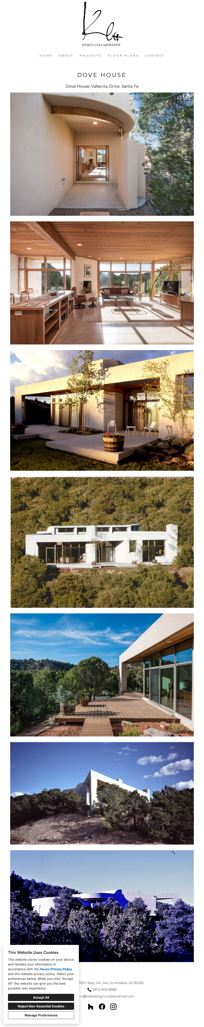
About (66, 55)
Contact (154, 55)
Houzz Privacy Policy (56, 969)
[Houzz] (90, 1006)
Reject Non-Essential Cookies (41, 1006)
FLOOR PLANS (123, 55)
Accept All (41, 997)
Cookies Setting (112, 1020)
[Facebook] (102, 1006)
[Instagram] (113, 1006)
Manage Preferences (41, 1015)
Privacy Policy (91, 1020)
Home (45, 55)
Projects (90, 55)
